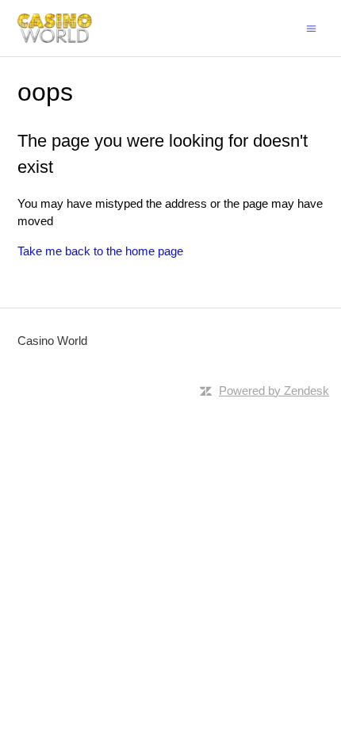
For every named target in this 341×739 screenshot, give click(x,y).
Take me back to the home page (100, 251)
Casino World (52, 340)
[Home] (55, 28)
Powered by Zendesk (274, 390)
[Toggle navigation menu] (311, 27)
